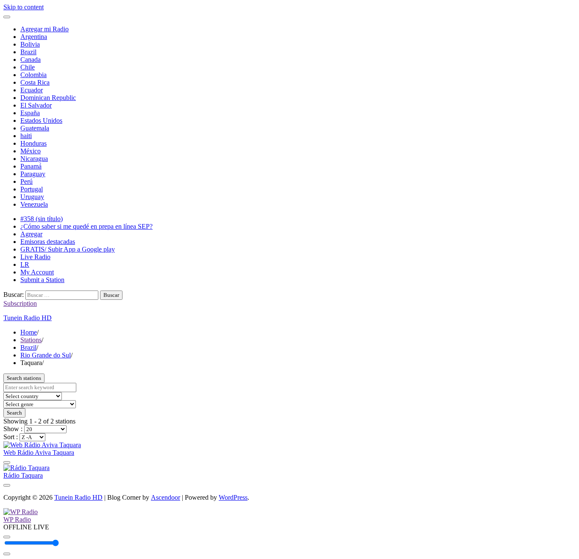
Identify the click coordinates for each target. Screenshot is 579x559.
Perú (26, 181)
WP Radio (17, 519)
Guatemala (34, 128)
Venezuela (34, 204)
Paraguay (32, 173)
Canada (30, 59)
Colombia (33, 74)
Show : (13, 428)
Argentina (33, 36)
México (30, 151)
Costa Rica (35, 82)
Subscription (20, 303)
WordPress (233, 497)
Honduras (33, 143)
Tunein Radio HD (27, 317)
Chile (27, 67)
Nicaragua (34, 158)
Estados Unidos (41, 120)
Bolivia (30, 44)
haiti (26, 135)
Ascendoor (165, 497)
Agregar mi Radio (44, 29)
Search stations (24, 378)
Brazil (28, 51)
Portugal (31, 189)
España (30, 112)
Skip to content (23, 7)
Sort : (11, 436)
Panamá (31, 166)
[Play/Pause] (6, 537)
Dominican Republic (48, 97)
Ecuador (31, 90)
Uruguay (32, 196)
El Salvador (36, 105)
